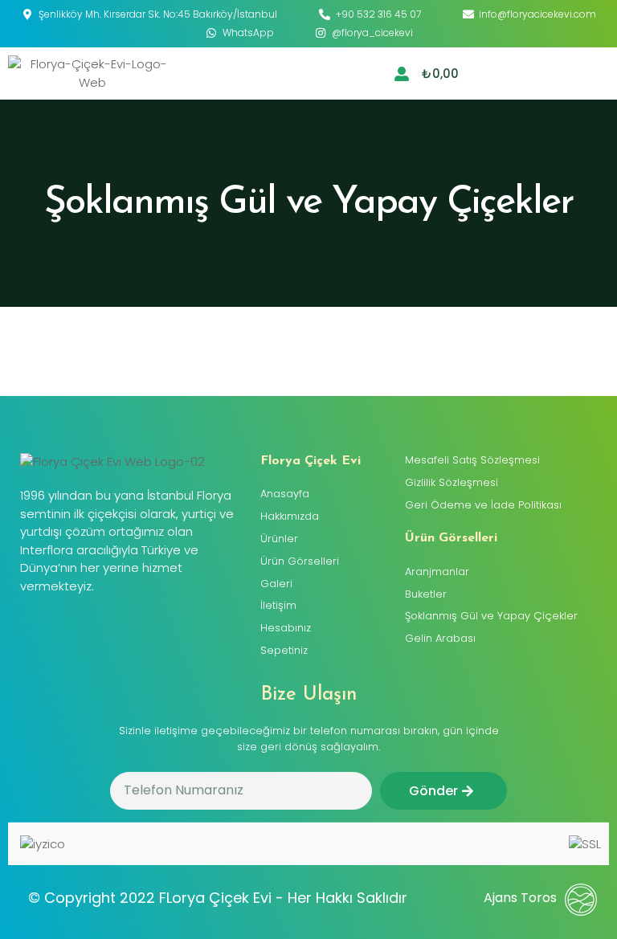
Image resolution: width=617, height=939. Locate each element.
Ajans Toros (520, 897)
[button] (594, 74)
